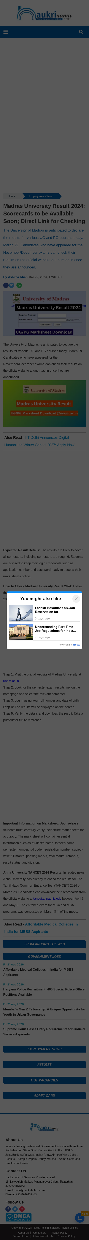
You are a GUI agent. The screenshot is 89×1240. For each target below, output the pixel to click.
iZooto (76, 644)
